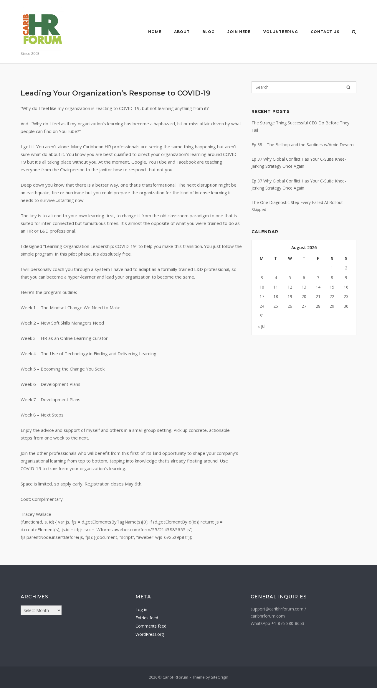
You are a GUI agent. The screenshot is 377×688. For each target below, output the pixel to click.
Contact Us (325, 31)
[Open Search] (353, 32)
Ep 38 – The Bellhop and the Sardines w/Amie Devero (303, 144)
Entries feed (146, 617)
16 (346, 287)
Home (154, 31)
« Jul (261, 326)
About (182, 31)
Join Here (239, 31)
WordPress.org (149, 634)
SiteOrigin (219, 677)
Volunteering (280, 31)
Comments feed (150, 626)
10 (261, 287)
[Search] (348, 87)
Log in (141, 609)
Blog (208, 31)
